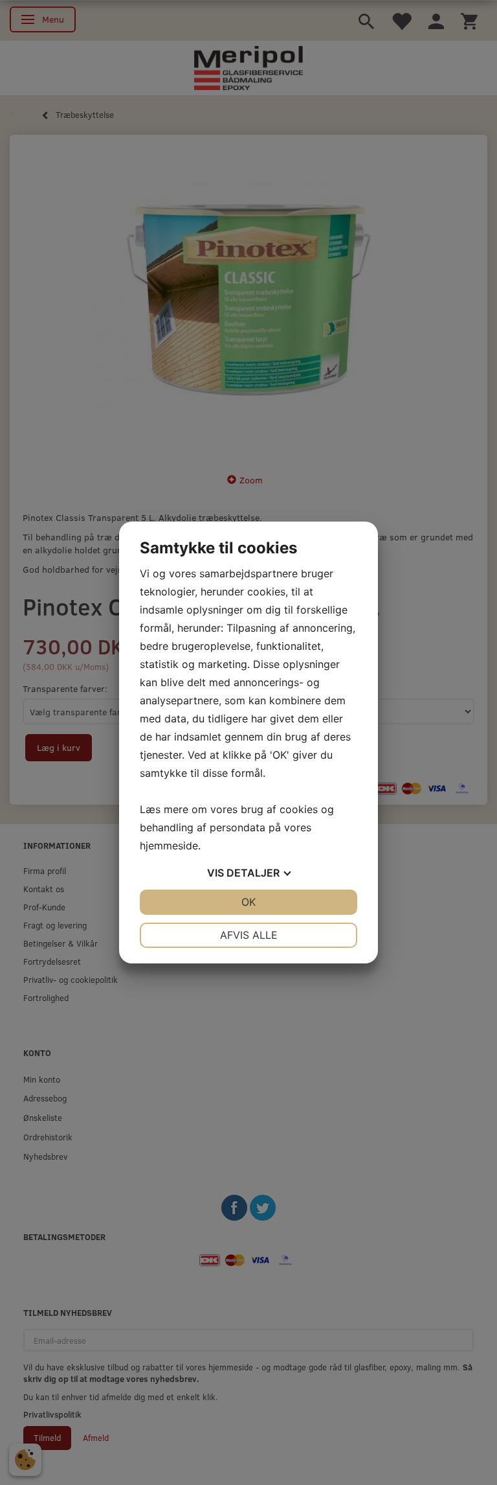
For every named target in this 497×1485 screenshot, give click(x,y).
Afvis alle (249, 934)
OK (248, 901)
